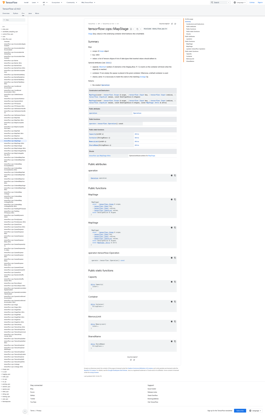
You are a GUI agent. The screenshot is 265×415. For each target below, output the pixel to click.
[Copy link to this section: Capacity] (99, 277)
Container (93, 138)
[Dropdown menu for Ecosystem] (62, 2)
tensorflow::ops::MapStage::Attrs (100, 156)
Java (30, 13)
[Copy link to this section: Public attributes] (109, 164)
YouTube (33, 402)
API (44, 2)
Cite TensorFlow (153, 402)
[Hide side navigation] (25, 411)
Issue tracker (152, 389)
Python (15, 13)
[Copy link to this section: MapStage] (100, 195)
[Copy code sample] (175, 175)
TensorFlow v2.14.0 (11, 9)
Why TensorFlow (87, 2)
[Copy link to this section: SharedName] (103, 336)
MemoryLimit (94, 141)
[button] (13, 29)
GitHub (252, 2)
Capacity (92, 134)
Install (26, 2)
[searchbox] (13, 20)
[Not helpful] (175, 23)
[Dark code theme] (171, 175)
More (37, 13)
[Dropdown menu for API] (47, 2)
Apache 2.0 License (90, 370)
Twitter (32, 399)
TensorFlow (91, 24)
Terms (32, 410)
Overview (5, 13)
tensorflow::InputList (98, 97)
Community (71, 2)
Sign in (260, 2)
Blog (31, 389)
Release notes (152, 392)
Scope (101, 51)
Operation (105, 85)
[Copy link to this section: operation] (100, 171)
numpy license (94, 372)
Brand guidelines (153, 399)
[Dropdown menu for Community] (77, 2)
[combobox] (220, 2)
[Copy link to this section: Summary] (101, 42)
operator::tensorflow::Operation (102, 124)
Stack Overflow (153, 395)
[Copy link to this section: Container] (100, 297)
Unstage (143, 77)
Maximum (102, 67)
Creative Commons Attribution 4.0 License (140, 368)
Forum (32, 392)
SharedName (93, 145)
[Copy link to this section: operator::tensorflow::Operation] (121, 253)
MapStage (92, 95)
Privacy (39, 410)
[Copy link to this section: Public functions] (108, 188)
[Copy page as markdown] (137, 29)
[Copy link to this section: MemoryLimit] (103, 317)
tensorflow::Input (136, 95)
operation (93, 113)
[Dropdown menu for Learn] (38, 2)
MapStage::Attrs (152, 103)
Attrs (108, 63)
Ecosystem (56, 2)
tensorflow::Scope (111, 95)
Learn (34, 2)
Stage (90, 34)
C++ (23, 13)
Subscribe (240, 411)
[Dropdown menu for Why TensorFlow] (95, 2)
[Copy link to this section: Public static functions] (115, 271)
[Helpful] (172, 23)
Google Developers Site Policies (117, 370)
